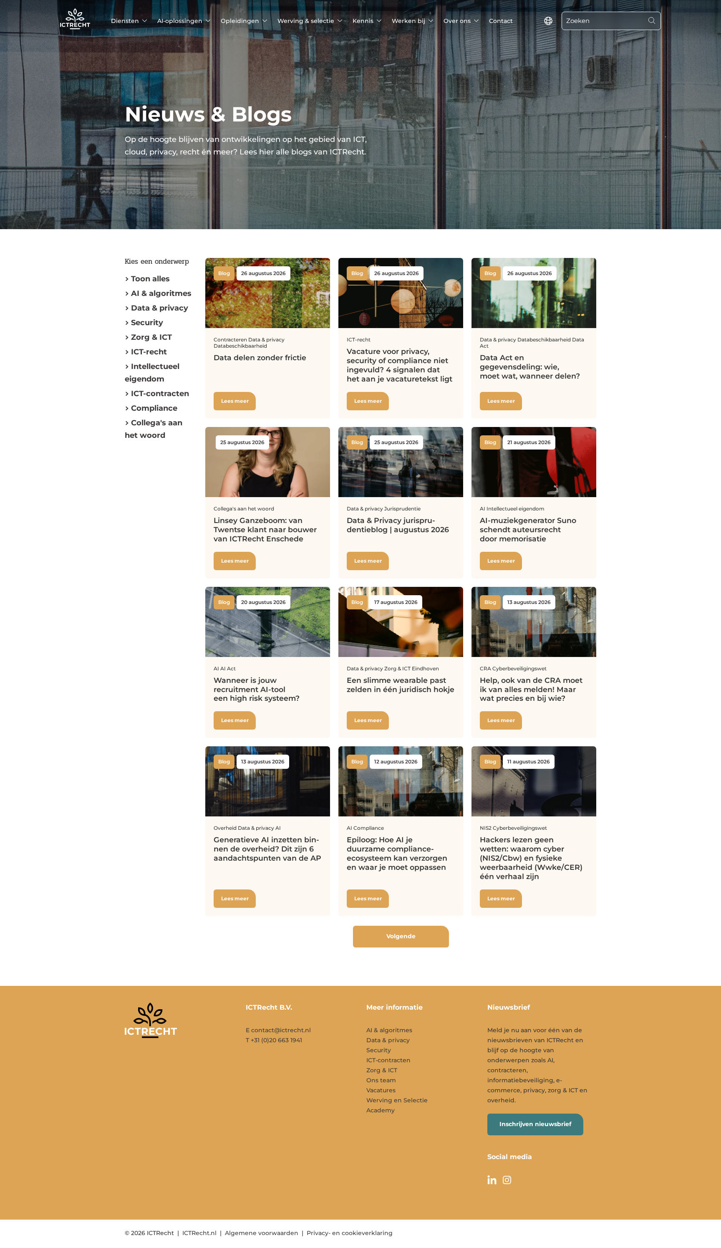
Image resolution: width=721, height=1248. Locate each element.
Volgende (401, 936)
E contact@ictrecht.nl (278, 1030)
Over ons (457, 21)
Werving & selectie (305, 21)
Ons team (381, 1080)
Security (147, 322)
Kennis (363, 21)
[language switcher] (548, 21)
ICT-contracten (388, 1060)
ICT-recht (149, 351)
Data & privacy (159, 308)
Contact (501, 21)
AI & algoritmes (161, 293)
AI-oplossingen (179, 21)
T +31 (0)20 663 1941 (274, 1040)
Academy (380, 1110)
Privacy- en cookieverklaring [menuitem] (350, 1233)
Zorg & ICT (151, 337)
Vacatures (381, 1090)
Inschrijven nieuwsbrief (535, 1124)
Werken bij (408, 21)
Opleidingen (240, 21)
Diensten (125, 21)
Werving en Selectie (397, 1100)
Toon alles (150, 278)
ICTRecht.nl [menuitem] (199, 1233)
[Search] (651, 21)
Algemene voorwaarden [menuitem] (261, 1233)
